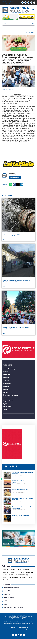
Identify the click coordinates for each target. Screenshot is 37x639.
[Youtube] (28, 2)
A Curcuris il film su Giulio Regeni (20, 515)
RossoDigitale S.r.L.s (20, 618)
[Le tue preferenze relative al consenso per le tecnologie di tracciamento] (1, 479)
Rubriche (6, 378)
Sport (5, 404)
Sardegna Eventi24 (27, 616)
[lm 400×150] (27, 20)
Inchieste (6, 386)
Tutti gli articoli (14, 177)
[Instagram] (31, 2)
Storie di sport (7, 407)
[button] (10, 184)
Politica (5, 389)
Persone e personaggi (10, 395)
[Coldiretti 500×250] (18, 51)
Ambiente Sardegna (9, 369)
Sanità (5, 392)
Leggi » (4, 239)
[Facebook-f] (25, 2)
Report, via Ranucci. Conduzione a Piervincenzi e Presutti (20, 490)
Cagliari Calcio (8, 401)
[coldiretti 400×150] (10, 20)
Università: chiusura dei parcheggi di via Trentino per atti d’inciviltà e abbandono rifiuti (16, 281)
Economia (6, 375)
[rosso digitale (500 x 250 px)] (18, 357)
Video (5, 410)
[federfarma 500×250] (18, 546)
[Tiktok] (34, 2)
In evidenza (7, 383)
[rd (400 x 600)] (12, 458)
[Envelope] (22, 2)
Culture (5, 372)
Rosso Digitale (25, 629)
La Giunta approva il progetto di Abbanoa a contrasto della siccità (18, 235)
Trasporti (6, 380)
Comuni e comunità (9, 398)
